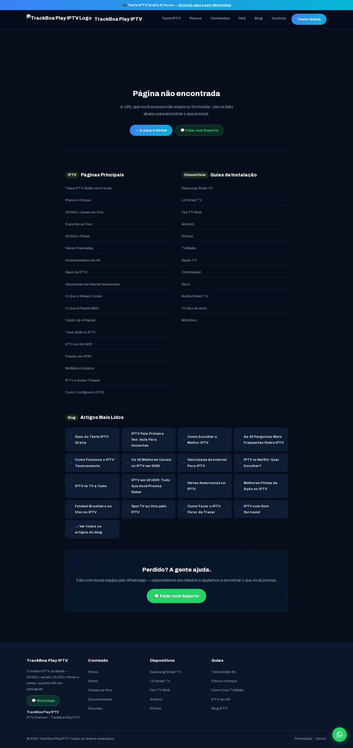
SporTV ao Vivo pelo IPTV (148, 509)
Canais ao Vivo (100, 690)
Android (188, 224)
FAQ (242, 18)
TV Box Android (194, 308)
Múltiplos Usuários (79, 368)
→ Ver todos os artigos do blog (88, 529)
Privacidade (303, 739)
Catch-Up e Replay (80, 320)
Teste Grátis (309, 19)
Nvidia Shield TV (195, 296)
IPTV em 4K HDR (78, 344)
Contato (279, 18)
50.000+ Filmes (77, 236)
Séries (93, 681)
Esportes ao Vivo (78, 224)
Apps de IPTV (76, 272)
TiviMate (189, 248)
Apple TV (189, 260)
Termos (320, 739)
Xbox (186, 284)
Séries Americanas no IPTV (206, 486)
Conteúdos (220, 18)
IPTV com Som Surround (256, 509)
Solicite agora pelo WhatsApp (205, 5)
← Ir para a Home (151, 130)
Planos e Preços (78, 200)
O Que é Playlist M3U (82, 308)
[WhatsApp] (339, 734)
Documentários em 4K (83, 260)
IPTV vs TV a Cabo (91, 486)
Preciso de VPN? (78, 356)
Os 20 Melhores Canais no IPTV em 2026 (151, 462)
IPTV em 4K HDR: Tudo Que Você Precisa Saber (150, 486)
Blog (259, 18)
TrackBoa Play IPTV (118, 19)
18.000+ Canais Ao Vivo (84, 212)
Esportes (95, 708)
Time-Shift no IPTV (80, 332)
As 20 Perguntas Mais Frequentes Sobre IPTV (264, 440)
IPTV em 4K (220, 699)
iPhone (187, 236)
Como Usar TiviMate (227, 690)
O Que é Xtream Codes (83, 296)
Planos (195, 18)
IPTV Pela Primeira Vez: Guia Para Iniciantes (147, 439)
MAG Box (189, 320)
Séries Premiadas (79, 248)
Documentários (100, 699)
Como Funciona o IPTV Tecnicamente (94, 462)
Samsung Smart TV (197, 188)
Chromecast (191, 272)
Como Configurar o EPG (84, 392)
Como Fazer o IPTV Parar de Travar (204, 509)
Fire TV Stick (192, 212)
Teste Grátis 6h (223, 672)
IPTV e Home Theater (82, 380)
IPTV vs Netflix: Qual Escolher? (261, 462)
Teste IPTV (171, 18)
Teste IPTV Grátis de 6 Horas (88, 188)
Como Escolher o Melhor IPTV (202, 440)
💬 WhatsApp (43, 701)
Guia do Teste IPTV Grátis (92, 440)
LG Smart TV (192, 200)
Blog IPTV (219, 708)
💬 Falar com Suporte (199, 130)
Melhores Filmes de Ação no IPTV (260, 486)
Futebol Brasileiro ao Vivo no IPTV (93, 509)
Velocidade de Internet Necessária (92, 284)
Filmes (93, 672)
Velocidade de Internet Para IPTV (207, 462)
